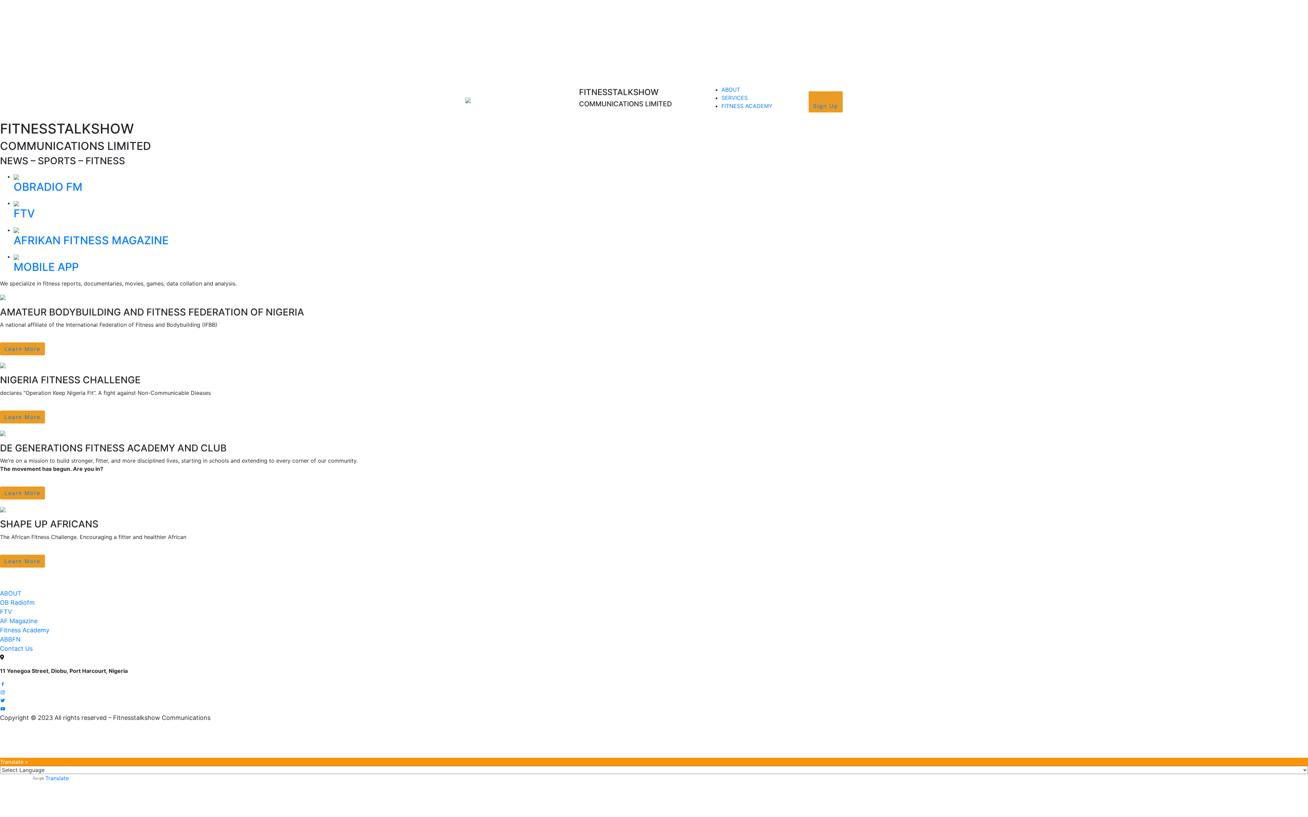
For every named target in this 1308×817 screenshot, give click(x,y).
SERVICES (734, 97)
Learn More (22, 348)
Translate (57, 778)
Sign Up (825, 106)
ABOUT (730, 89)
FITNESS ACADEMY (747, 106)
